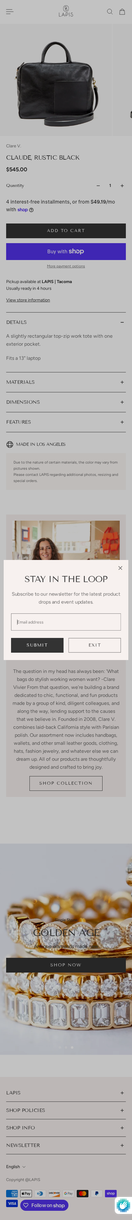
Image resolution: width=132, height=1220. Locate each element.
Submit (37, 645)
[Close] (120, 567)
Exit (94, 645)
